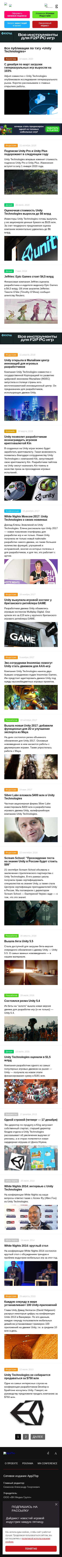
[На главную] (5, 6)
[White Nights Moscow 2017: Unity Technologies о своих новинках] (31, 571)
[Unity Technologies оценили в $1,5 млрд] (31, 1091)
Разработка (11, 720)
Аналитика (11, 59)
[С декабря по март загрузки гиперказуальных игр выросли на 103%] (31, 102)
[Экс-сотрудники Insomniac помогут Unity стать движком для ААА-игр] (31, 697)
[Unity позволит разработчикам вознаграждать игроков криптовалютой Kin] (31, 488)
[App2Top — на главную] (12, 1453)
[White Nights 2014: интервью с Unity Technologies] (31, 1217)
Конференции (12, 511)
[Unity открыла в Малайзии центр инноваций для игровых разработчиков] (31, 408)
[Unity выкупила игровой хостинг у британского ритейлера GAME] (31, 634)
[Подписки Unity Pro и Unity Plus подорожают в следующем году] (31, 182)
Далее (38, 1436)
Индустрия (11, 145)
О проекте (11, 1463)
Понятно (31, 1548)
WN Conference (47, 1463)
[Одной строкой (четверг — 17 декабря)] (31, 1157)
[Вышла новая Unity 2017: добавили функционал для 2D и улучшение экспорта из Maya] (31, 766)
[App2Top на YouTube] (40, 1453)
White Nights (12, 1181)
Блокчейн (10, 431)
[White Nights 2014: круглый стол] (31, 1273)
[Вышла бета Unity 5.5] (31, 972)
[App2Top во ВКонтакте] (48, 1453)
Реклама (27, 1463)
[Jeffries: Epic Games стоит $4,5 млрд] (31, 311)
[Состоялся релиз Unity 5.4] (31, 1028)
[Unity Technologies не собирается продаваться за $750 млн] (31, 1412)
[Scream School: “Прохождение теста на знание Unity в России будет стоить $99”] (31, 913)
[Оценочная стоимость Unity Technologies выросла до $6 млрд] (31, 248)
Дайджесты (11, 1114)
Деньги (9, 205)
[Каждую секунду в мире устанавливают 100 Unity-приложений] (31, 1346)
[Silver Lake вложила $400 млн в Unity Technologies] (31, 829)
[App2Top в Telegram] (56, 1453)
